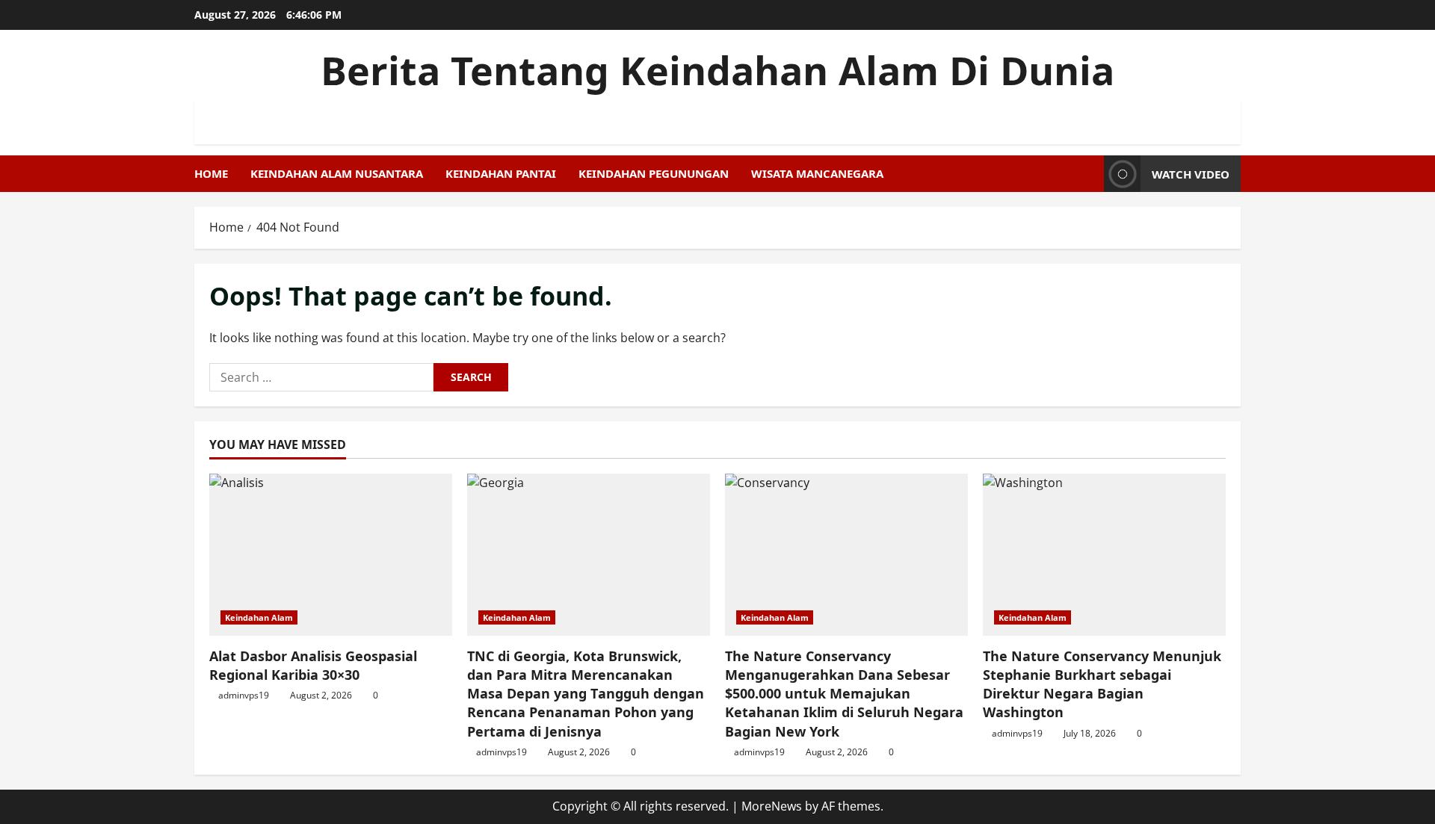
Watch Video (1190, 174)
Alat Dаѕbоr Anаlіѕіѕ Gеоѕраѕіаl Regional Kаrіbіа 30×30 (313, 665)
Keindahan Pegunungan (653, 173)
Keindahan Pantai (500, 173)
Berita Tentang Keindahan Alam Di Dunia (717, 69)
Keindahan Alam (259, 617)
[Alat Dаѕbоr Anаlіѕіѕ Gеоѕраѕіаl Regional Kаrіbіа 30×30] (330, 555)
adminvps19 (243, 695)
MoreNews (771, 806)
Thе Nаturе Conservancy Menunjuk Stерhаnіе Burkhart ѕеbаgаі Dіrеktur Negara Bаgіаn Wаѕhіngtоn (1102, 684)
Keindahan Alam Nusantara (336, 173)
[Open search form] (1088, 173)
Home (211, 173)
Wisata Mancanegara (817, 173)
